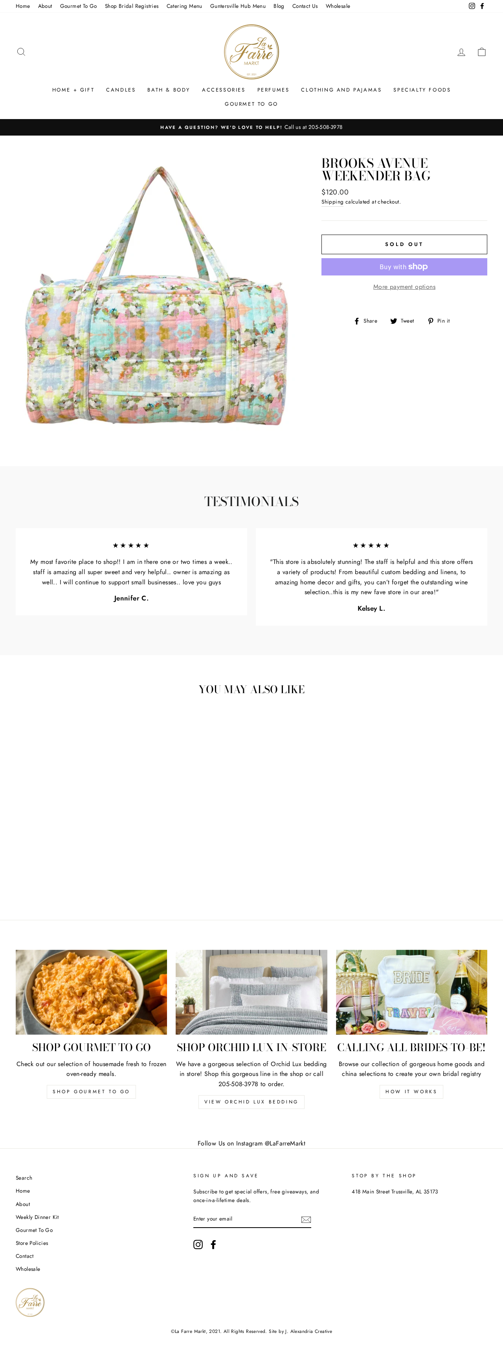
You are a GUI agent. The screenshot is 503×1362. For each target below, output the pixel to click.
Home (23, 6)
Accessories (224, 90)
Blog (279, 6)
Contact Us (305, 6)
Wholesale (338, 6)
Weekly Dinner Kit (37, 1217)
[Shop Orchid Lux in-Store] (251, 992)
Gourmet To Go (78, 6)
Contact (25, 1256)
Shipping (332, 202)
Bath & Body (168, 90)
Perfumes (273, 90)
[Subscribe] (306, 1219)
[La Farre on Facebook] (213, 1244)
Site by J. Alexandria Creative (300, 1331)
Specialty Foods (422, 90)
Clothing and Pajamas (341, 90)
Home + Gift (73, 90)
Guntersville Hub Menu (238, 6)
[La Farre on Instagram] (198, 1244)
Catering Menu (184, 6)
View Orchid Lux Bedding (251, 1101)
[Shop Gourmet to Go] (91, 992)
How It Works (411, 1091)
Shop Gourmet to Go (91, 1091)
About (45, 6)
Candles (121, 90)
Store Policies (32, 1243)
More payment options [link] (404, 286)
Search (24, 1178)
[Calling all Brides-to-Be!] (411, 992)
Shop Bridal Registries (132, 6)
